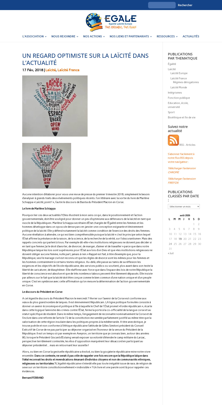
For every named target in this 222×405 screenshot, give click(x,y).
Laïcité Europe (178, 73)
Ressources (166, 36)
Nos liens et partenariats (129, 36)
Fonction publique (179, 97)
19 (180, 239)
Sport (171, 112)
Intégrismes (175, 92)
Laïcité (50, 70)
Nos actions (92, 36)
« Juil (171, 253)
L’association (33, 36)
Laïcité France (68, 70)
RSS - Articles (187, 144)
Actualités (191, 36)
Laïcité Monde (178, 87)
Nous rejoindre (63, 36)
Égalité (172, 64)
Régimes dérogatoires (186, 82)
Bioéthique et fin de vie (181, 117)
